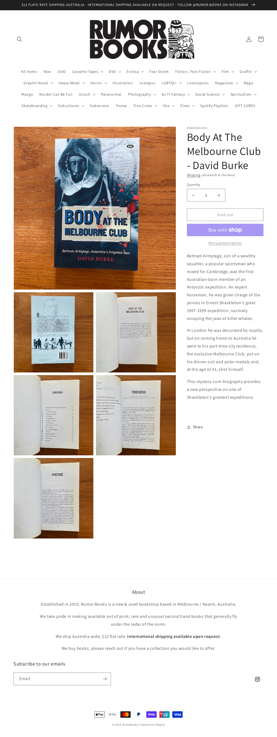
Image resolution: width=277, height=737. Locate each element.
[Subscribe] (105, 679)
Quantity (193, 184)
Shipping (194, 175)
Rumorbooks (130, 724)
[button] (19, 39)
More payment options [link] (225, 243)
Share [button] (198, 426)
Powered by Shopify (152, 724)
